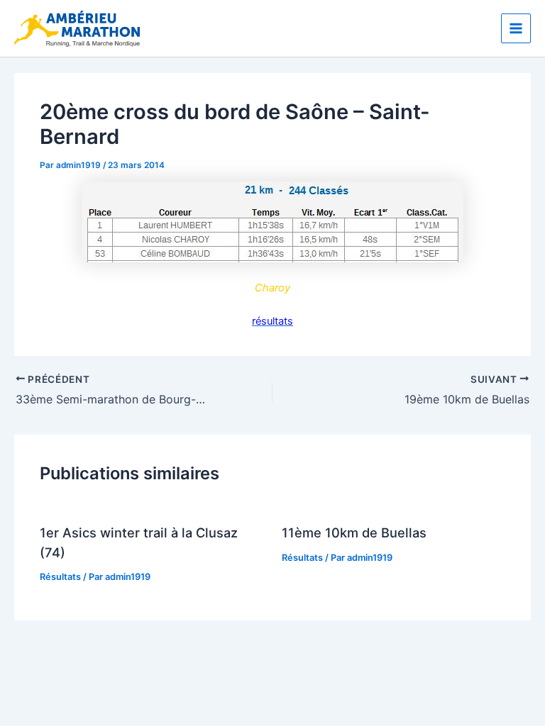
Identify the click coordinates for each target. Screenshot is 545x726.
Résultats (60, 576)
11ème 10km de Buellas (354, 532)
